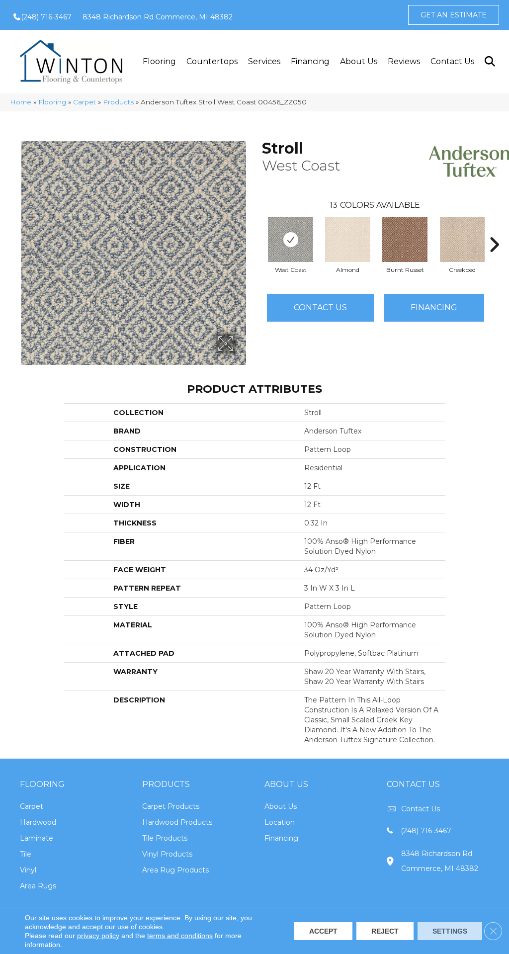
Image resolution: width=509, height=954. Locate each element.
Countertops (212, 61)
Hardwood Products (177, 822)
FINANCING (434, 307)
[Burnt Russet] (405, 239)
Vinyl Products (167, 854)
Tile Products (164, 838)
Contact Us (452, 61)
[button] (489, 61)
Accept (323, 931)
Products (118, 102)
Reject (385, 931)
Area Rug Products (175, 870)
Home (20, 102)
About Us (358, 61)
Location (279, 822)
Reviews (404, 61)
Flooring (159, 61)
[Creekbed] (462, 239)
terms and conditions (180, 936)
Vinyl (28, 870)
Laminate (36, 838)
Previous (257, 230)
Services (264, 61)
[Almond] (348, 239)
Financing (310, 61)
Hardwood (38, 822)
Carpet (84, 102)
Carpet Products (170, 806)
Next (494, 230)
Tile (25, 854)
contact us (420, 808)
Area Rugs (38, 885)
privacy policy (98, 936)
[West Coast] (290, 239)
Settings (449, 931)
